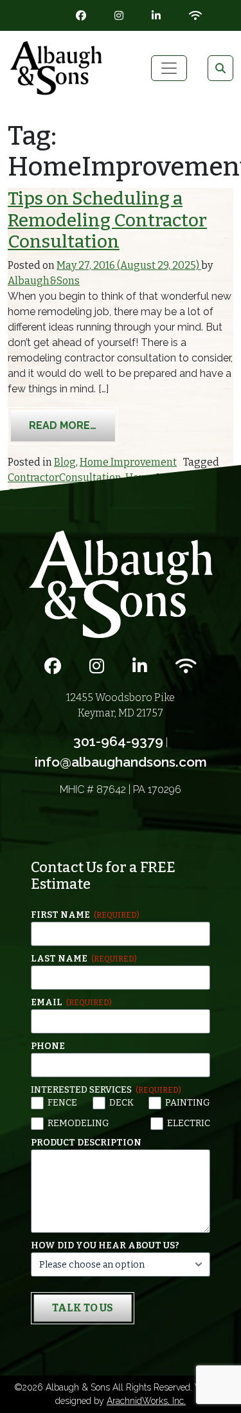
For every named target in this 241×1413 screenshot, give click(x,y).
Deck (121, 1102)
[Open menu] (169, 68)
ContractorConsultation (64, 477)
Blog (65, 462)
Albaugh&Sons (44, 281)
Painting (187, 1102)
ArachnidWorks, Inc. (146, 1401)
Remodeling (78, 1123)
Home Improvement (128, 462)
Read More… (73, 425)
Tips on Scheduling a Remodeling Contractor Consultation (107, 220)
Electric (188, 1123)
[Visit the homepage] (120, 584)
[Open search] (220, 68)
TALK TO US (82, 1308)
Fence (62, 1102)
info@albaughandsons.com (121, 762)
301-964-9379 (118, 741)
